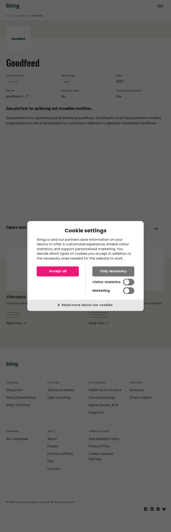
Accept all (57, 271)
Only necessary (113, 271)
